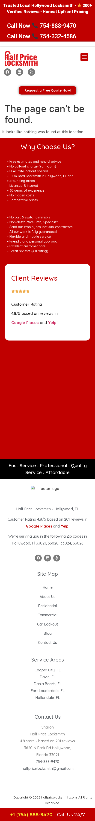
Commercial (47, 615)
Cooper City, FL (48, 670)
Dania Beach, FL (48, 683)
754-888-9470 (47, 761)
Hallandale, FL (47, 697)
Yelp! (52, 322)
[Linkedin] (19, 72)
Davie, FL (48, 677)
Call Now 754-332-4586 (41, 36)
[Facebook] (7, 72)
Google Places (25, 322)
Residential (47, 605)
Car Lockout (47, 624)
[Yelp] (31, 72)
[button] (84, 57)
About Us (47, 596)
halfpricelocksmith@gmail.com (48, 768)
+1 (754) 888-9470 (31, 814)
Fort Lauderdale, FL (48, 690)
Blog (48, 633)
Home (48, 587)
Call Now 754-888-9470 (41, 25)
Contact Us (47, 642)
